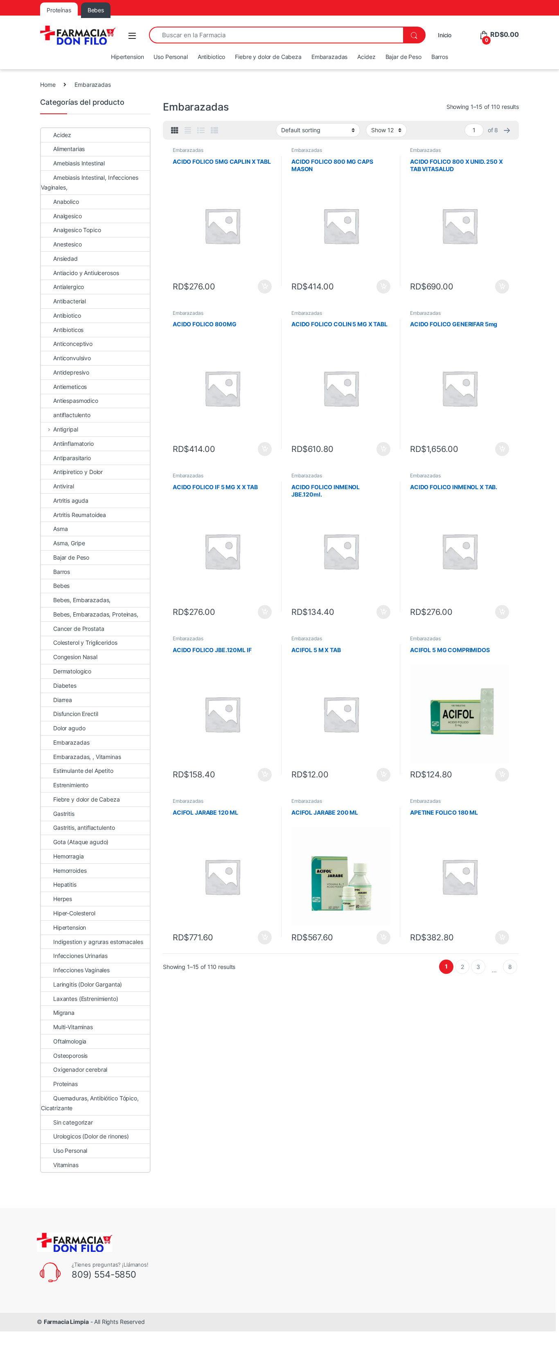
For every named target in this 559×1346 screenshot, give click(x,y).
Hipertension (127, 56)
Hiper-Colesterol (74, 913)
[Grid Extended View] (188, 130)
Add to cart (265, 287)
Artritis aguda (70, 500)
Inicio (444, 35)
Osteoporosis (70, 1055)
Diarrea (62, 699)
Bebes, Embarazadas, (81, 599)
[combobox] (276, 35)
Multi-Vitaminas (73, 1026)
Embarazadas (329, 56)
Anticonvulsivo (72, 358)
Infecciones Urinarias (80, 955)
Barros (439, 56)
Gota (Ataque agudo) (80, 841)
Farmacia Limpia (66, 1321)
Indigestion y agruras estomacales (98, 941)
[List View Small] (214, 130)
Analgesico (67, 215)
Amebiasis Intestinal (79, 163)
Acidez (366, 56)
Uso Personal (170, 56)
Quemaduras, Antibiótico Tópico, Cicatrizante (90, 1103)
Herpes (62, 898)
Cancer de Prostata (78, 628)
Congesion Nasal (75, 656)
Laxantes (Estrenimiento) (85, 998)
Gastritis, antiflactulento (84, 827)
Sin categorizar (73, 1122)
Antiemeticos (70, 386)
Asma (60, 528)
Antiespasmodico (75, 400)
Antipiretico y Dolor (78, 471)
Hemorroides (69, 870)
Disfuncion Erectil (75, 713)
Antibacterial (69, 301)
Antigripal (65, 429)
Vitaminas (66, 1164)
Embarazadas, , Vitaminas (87, 756)
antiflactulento (71, 414)
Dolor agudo (69, 728)
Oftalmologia (69, 1041)
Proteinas (65, 1083)
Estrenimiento (70, 784)
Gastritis (63, 813)
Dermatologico (72, 671)
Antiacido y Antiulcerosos (86, 272)
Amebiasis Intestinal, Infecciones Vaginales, (89, 182)
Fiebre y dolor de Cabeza (268, 56)
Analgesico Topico (77, 229)
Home (47, 84)
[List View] (201, 130)
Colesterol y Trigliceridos (85, 642)
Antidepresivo (71, 372)
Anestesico (67, 244)
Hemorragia (68, 856)
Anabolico (66, 201)
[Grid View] (174, 130)
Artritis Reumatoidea (79, 514)
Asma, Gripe (69, 543)
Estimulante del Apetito (83, 770)
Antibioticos (68, 329)
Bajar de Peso (403, 56)
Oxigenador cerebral (80, 1069)
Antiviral (63, 486)
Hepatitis (65, 884)
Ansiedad (65, 258)
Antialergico (68, 286)
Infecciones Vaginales (81, 970)
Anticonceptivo (72, 343)
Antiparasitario (72, 457)
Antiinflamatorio (73, 443)
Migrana (63, 1012)
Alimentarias (69, 148)
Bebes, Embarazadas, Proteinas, (95, 614)
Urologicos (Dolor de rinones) (91, 1136)
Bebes (61, 585)
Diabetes (65, 685)
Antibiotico (211, 56)
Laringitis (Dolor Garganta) (87, 984)
